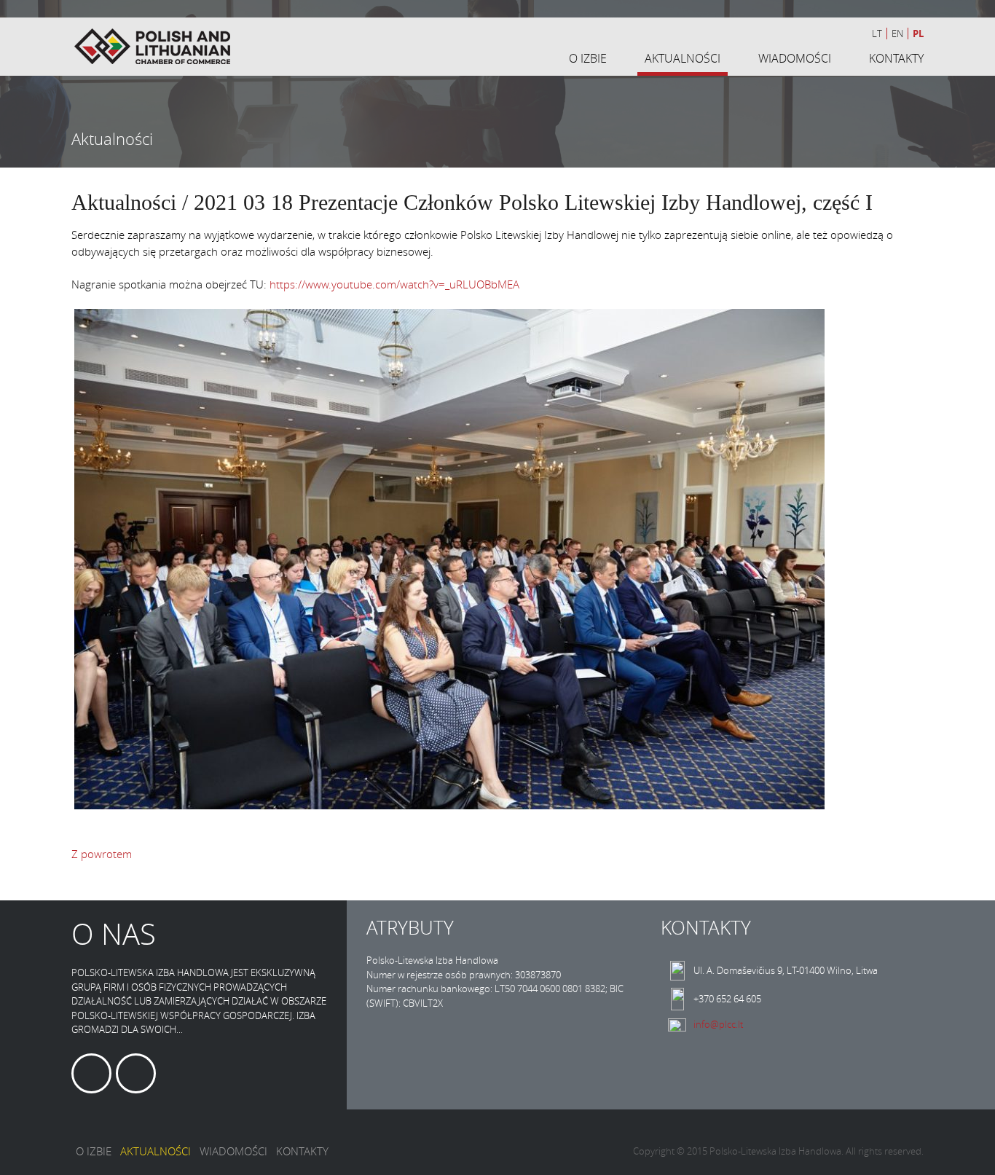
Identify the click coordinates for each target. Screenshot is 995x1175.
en (897, 33)
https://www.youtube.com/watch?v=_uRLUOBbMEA (394, 284)
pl (918, 33)
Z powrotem (101, 853)
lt (877, 33)
